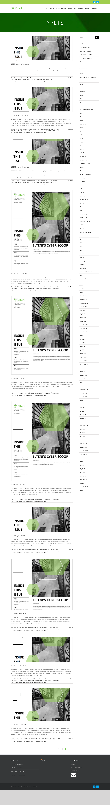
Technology (42, 81)
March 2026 (83, 296)
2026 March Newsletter (86, 54)
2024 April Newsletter (18, 614)
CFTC (81, 113)
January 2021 (83, 418)
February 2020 (83, 443)
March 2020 (83, 440)
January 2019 (83, 483)
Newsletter (48, 79)
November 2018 (84, 486)
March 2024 (83, 353)
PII (16, 81)
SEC (39, 81)
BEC (81, 102)
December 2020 (84, 422)
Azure (81, 95)
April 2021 (82, 411)
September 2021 (84, 396)
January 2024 (83, 360)
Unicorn (82, 264)
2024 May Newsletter (18, 536)
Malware (82, 167)
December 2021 (84, 389)
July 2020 (82, 429)
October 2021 (83, 393)
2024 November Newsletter (20, 64)
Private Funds (27, 81)
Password (13, 81)
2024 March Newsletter (19, 665)
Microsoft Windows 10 (85, 174)
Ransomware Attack (85, 221)
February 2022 (83, 382)
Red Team (82, 224)
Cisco (81, 117)
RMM (81, 243)
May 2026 (82, 292)
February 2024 (83, 357)
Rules (36, 81)
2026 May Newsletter (85, 51)
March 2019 (83, 476)
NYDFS (52, 79)
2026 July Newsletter (85, 47)
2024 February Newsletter (19, 725)
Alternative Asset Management (29, 77)
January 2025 (83, 321)
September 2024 (84, 332)
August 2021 (83, 400)
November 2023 (84, 368)
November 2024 (84, 324)
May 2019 (82, 469)
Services (82, 253)
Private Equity (21, 81)
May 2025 (82, 314)
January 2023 (83, 375)
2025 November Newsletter (87, 62)
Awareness (38, 77)
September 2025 (84, 306)
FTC (21, 79)
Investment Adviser (36, 79)
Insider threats (83, 160)
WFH (81, 275)
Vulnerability (48, 81)
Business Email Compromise (52, 77)
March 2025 (83, 317)
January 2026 (83, 299)
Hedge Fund (29, 79)
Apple (81, 84)
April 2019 (82, 472)
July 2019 (82, 465)
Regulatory (32, 81)
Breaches (43, 77)
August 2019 (83, 461)
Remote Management (85, 232)
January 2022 (83, 386)
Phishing (82, 203)
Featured (82, 135)
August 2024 (83, 335)
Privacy (81, 210)
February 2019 (83, 479)
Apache (81, 80)
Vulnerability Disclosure (86, 271)
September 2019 (84, 458)
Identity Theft (83, 156)
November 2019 (84, 450)
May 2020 (82, 432)
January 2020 (83, 447)
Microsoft (43, 79)
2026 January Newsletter (86, 58)
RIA (80, 239)
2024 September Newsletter (20, 167)
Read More (70, 77)
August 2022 (83, 378)
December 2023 (84, 364)
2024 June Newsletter (18, 484)
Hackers (24, 79)
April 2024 (82, 350)
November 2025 (84, 303)
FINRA (18, 79)
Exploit (81, 131)
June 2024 (82, 342)
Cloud (12, 79)
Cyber (15, 79)
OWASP (82, 192)
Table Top (82, 257)
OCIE (55, 79)
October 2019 (83, 454)
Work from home (84, 279)
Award (81, 88)
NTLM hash (83, 181)
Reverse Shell (83, 235)
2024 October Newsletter (19, 115)
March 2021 (83, 414)
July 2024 (82, 339)
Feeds (44, 760)
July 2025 (82, 310)
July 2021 (82, 404)
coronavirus (83, 124)
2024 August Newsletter (19, 273)
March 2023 (83, 371)
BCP (81, 98)
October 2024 (83, 328)
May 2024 (82, 346)
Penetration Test (84, 199)
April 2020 (82, 436)
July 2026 (82, 288)
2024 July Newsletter (18, 378)
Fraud (81, 142)
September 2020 (84, 425)
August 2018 (83, 490)
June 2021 (82, 407)
